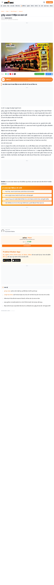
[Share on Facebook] (8, 74)
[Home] (9, 2)
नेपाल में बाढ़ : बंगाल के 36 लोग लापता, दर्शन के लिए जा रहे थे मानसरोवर (19, 191)
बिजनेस (32, 6)
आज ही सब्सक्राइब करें (27, 245)
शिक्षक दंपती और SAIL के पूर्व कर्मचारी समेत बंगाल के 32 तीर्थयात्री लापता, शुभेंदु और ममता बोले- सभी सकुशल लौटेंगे (27, 306)
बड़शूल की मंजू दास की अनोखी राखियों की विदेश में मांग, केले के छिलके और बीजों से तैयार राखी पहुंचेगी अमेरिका (27, 199)
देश (3, 255)
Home (2, 11)
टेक (39, 6)
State (7, 11)
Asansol (21, 11)
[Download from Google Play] (7, 260)
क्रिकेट (25, 255)
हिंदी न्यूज (5, 257)
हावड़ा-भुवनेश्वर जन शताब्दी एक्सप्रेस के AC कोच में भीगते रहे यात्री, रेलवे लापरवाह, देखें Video (23, 302)
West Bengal (14, 11)
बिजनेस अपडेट (17, 255)
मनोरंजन (36, 6)
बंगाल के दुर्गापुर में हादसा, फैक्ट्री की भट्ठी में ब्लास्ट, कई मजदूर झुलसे (19, 195)
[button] (27, 57)
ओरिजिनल (24, 6)
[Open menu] (2, 2)
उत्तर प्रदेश (12, 6)
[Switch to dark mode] (44, 2)
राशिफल (51, 6)
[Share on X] (15, 74)
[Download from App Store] (16, 260)
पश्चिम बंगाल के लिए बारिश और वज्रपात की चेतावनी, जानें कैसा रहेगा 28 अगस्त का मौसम (22, 298)
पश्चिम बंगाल (17, 6)
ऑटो (42, 6)
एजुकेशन (28, 6)
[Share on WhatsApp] (6, 74)
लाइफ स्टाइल (46, 6)
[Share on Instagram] (12, 74)
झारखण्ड (4, 6)
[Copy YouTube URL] (10, 74)
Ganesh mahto (8, 18)
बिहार (8, 6)
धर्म (22, 255)
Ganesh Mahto (11, 231)
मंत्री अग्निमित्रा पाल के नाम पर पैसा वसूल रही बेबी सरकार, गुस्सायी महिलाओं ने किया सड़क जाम (24, 203)
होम (1, 6)
